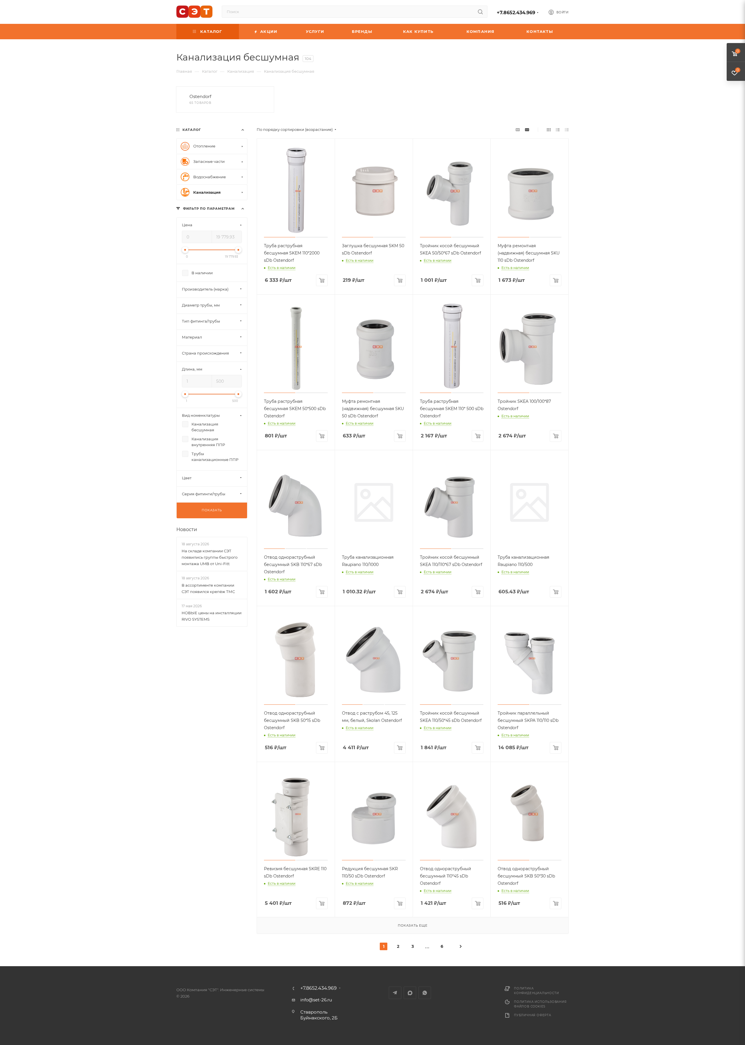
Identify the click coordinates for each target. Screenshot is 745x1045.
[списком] (558, 129)
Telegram (395, 993)
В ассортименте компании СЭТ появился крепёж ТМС (208, 588)
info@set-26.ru (316, 1000)
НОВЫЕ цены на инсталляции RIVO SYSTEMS (212, 616)
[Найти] (480, 12)
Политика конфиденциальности (536, 991)
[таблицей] (567, 129)
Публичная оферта (532, 1015)
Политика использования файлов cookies (540, 1004)
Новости (186, 529)
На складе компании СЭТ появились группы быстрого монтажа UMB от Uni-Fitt (209, 557)
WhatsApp (424, 993)
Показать (212, 510)
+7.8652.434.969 (516, 12)
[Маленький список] (518, 129)
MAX (410, 993)
